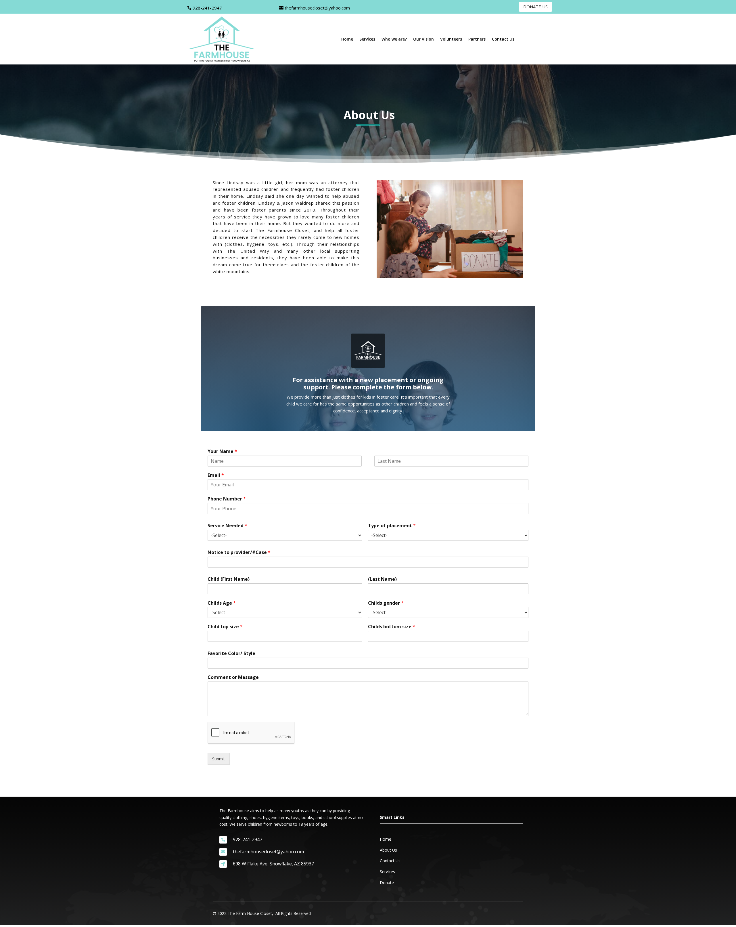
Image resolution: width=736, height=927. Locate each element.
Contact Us (503, 39)
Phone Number (227, 499)
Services (367, 39)
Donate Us (535, 6)
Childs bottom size (391, 627)
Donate (387, 882)
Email (216, 475)
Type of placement (392, 526)
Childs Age (222, 603)
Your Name (222, 451)
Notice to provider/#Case (239, 552)
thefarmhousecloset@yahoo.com (317, 8)
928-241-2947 (207, 8)
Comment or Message (233, 677)
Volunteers (451, 39)
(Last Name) (382, 579)
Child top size (225, 627)
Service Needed (227, 526)
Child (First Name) (229, 579)
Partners (477, 39)
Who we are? (394, 39)
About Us (388, 850)
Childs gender (386, 603)
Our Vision (423, 39)
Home (347, 39)
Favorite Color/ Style (231, 653)
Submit (218, 759)
